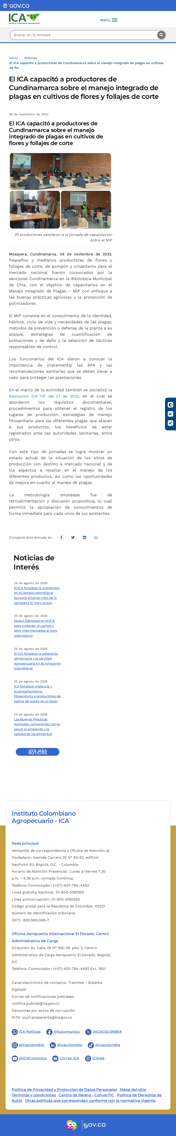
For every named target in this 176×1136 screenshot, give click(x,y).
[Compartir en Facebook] (61, 537)
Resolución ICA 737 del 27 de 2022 (44, 396)
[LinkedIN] (84, 537)
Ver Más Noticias (37, 751)
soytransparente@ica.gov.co (47, 1017)
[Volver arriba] (166, 1106)
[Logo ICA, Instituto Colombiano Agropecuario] (24, 18)
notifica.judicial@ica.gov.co (36, 1003)
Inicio (13, 58)
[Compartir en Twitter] (73, 537)
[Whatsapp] (96, 537)
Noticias (30, 58)
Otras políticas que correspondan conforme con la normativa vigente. (90, 1100)
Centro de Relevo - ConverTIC (86, 1095)
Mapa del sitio (133, 1089)
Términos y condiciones (34, 1095)
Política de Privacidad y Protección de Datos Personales (64, 1089)
